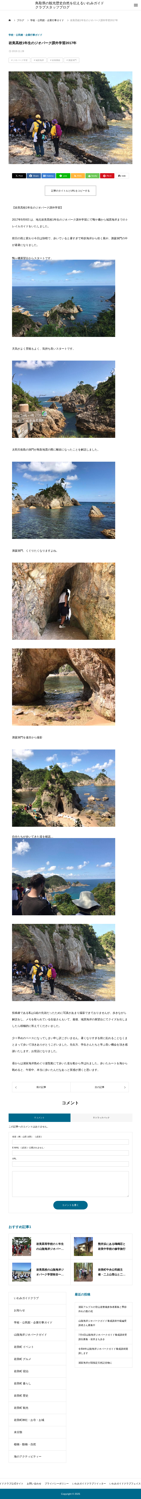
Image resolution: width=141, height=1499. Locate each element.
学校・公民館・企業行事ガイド (25, 35)
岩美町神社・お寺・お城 (29, 1420)
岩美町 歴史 (21, 1395)
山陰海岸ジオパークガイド (30, 1334)
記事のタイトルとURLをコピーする (70, 190)
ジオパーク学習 (20, 60)
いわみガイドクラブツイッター (89, 1483)
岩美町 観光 (21, 1407)
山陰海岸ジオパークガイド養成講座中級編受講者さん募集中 (102, 1323)
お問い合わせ (34, 1483)
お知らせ (19, 1310)
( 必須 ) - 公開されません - (28, 1148)
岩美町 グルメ (22, 1359)
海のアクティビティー (27, 1456)
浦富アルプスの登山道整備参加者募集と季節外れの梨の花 (102, 1309)
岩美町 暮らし (22, 1383)
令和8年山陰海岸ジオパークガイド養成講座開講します (103, 1350)
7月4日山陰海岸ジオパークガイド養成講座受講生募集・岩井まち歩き (102, 1336)
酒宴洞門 (72, 60)
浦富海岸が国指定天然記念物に (95, 1362)
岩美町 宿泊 (21, 1371)
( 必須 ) (27, 1137)
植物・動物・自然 (25, 1444)
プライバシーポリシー (57, 1483)
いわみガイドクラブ (26, 1298)
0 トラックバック (101, 1117)
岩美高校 (56, 60)
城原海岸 (40, 60)
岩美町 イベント (24, 1346)
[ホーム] (10, 20)
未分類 (18, 1432)
